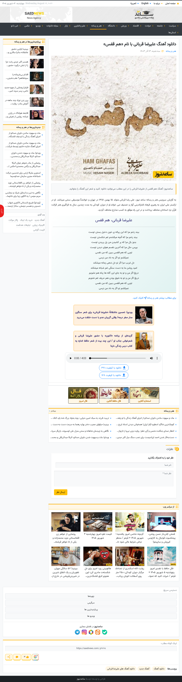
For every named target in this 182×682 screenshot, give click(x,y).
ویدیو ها (91, 616)
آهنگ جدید (144, 669)
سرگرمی (91, 603)
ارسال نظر (60, 492)
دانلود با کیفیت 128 (111, 375)
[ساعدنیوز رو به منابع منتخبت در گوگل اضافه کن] (35, 657)
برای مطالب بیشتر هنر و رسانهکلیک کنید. (154, 298)
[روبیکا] (91, 632)
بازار (66, 26)
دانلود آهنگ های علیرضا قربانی (121, 669)
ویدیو (38, 26)
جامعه (160, 26)
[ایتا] (97, 632)
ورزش (124, 26)
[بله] (104, 632)
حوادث (148, 26)
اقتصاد (136, 26)
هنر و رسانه (96, 26)
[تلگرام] (77, 632)
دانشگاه (112, 26)
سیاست (172, 26)
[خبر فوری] (2, 211)
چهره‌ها (91, 596)
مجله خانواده (53, 26)
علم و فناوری (80, 26)
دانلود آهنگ (159, 669)
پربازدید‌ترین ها (91, 609)
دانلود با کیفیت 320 (111, 368)
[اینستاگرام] (84, 632)
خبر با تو (15, 26)
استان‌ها (172, 32)
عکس (27, 26)
